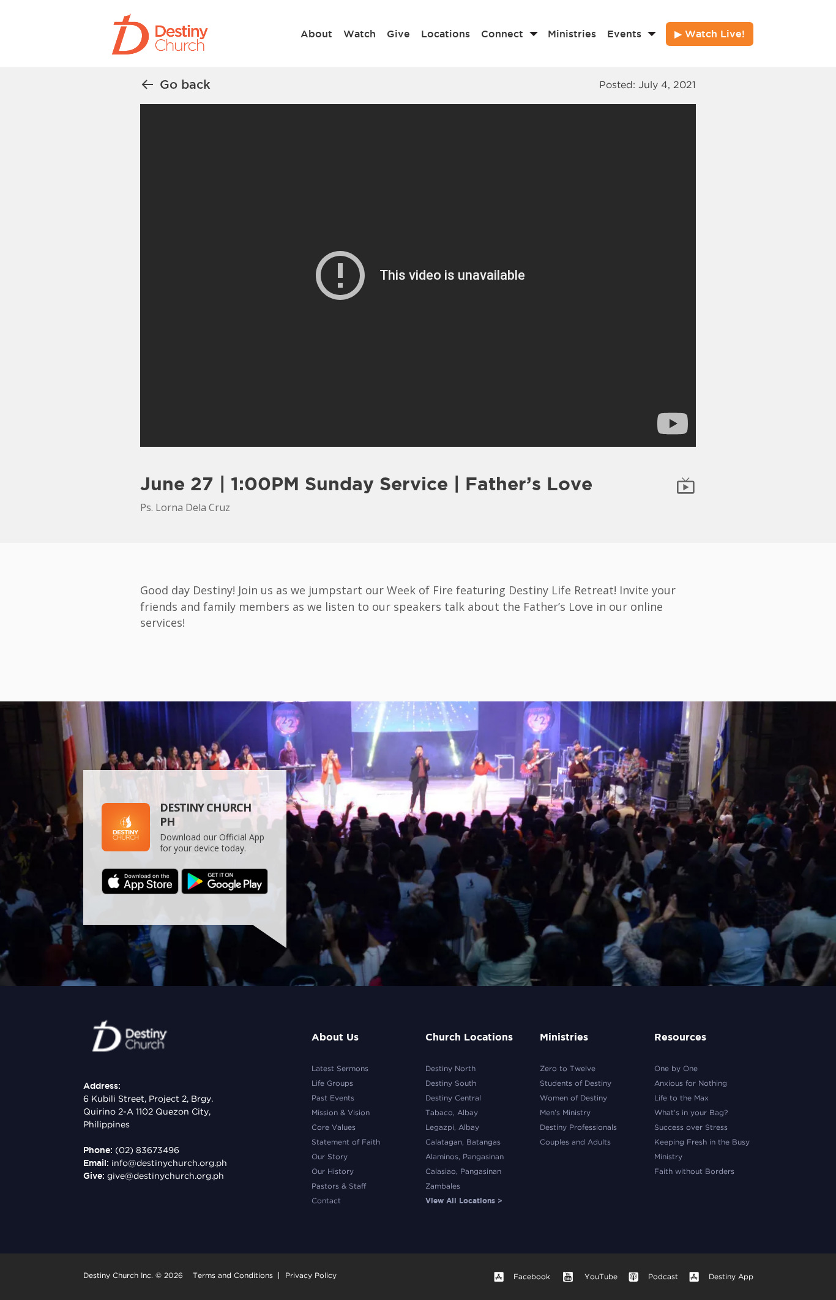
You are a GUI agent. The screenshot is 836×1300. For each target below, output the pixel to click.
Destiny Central (453, 1098)
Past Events (333, 1098)
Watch (359, 33)
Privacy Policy (311, 1275)
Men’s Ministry (565, 1112)
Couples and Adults (575, 1142)
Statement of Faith (346, 1142)
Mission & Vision (341, 1112)
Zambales (442, 1186)
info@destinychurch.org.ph (169, 1163)
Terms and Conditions (233, 1275)
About (316, 33)
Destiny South (450, 1083)
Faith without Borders (694, 1171)
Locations (445, 33)
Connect (502, 33)
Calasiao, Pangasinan (463, 1171)
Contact (326, 1201)
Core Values (334, 1127)
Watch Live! (715, 33)
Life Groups (332, 1083)
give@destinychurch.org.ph (165, 1176)
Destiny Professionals (578, 1127)
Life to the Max (681, 1098)
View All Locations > (463, 1201)
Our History (333, 1171)
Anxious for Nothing (690, 1083)
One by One (676, 1068)
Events (624, 33)
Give (398, 33)
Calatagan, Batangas (463, 1142)
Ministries (572, 33)
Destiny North (450, 1068)
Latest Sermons (340, 1068)
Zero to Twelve (567, 1068)
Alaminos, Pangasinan (464, 1156)
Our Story (330, 1156)
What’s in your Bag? (691, 1112)
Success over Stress (691, 1127)
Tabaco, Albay (451, 1112)
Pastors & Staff (339, 1186)
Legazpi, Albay (452, 1127)
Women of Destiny (573, 1098)
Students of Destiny (575, 1083)
